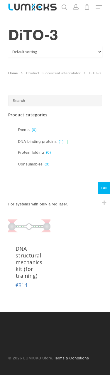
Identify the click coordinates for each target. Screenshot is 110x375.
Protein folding (34, 152)
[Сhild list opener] (67, 142)
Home (13, 73)
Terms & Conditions (71, 358)
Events (27, 129)
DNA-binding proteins (40, 141)
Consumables (33, 164)
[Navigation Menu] (99, 7)
